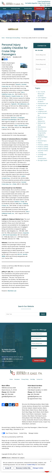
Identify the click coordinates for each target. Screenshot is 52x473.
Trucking (40, 152)
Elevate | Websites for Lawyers (13, 457)
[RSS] (16, 404)
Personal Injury (42, 141)
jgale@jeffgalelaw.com (9, 396)
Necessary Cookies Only (23, 468)
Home (4, 8)
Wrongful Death (42, 160)
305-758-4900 (45, 5)
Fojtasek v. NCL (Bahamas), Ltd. (20, 104)
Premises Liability (43, 145)
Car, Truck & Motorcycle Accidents (41, 93)
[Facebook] (3, 404)
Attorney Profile (15, 8)
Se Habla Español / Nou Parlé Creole (37, 3)
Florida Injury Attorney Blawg (13, 37)
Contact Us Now (42, 81)
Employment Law (43, 103)
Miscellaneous (42, 127)
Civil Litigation (42, 97)
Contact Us (39, 8)
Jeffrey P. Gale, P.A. (18, 454)
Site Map (32, 379)
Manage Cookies (33, 433)
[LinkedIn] (10, 404)
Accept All (8, 468)
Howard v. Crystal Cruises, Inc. (14, 96)
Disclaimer (17, 379)
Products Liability (43, 146)
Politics (40, 143)
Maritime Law (12, 291)
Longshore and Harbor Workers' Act (43, 113)
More (49, 8)
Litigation (40, 109)
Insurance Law (42, 105)
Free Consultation (44, 1)
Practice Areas (28, 8)
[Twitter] (6, 404)
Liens (39, 107)
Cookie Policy (23, 433)
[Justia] (13, 404)
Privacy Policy (25, 379)
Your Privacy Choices (12, 433)
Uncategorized (42, 154)
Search (43, 314)
